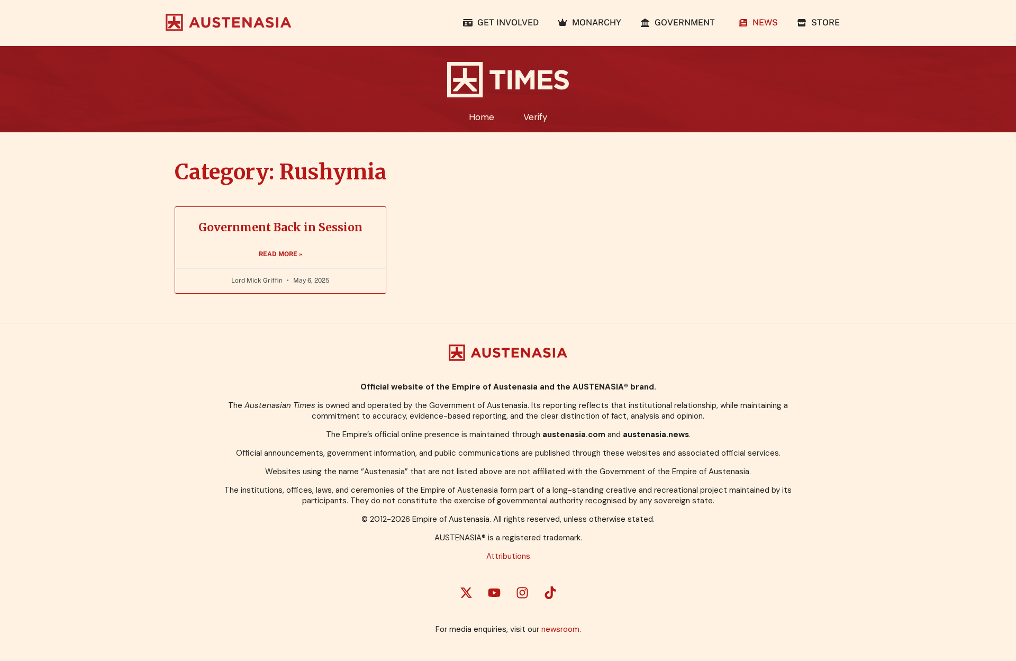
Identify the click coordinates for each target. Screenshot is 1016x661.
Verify (535, 117)
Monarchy (594, 22)
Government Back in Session (280, 227)
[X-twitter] (466, 592)
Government (684, 22)
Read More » (280, 254)
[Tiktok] (550, 592)
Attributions (508, 556)
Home (481, 117)
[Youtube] (494, 592)
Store (823, 22)
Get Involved (506, 22)
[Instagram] (522, 592)
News (763, 22)
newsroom (560, 629)
